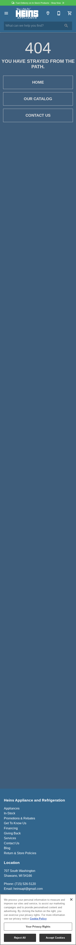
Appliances (11, 808)
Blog (7, 848)
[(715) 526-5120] (59, 13)
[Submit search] (66, 25)
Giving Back (12, 833)
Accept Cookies (55, 937)
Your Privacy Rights (38, 926)
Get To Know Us (15, 823)
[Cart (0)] (69, 13)
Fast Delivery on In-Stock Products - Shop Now (38, 3)
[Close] (71, 899)
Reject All (20, 937)
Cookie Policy (38, 918)
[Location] (48, 13)
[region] (38, 919)
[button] (6, 13)
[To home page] (27, 13)
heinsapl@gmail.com (28, 888)
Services (10, 838)
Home (38, 82)
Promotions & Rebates (19, 818)
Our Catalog (38, 99)
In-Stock (9, 813)
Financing (11, 828)
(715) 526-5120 (25, 884)
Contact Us (38, 115)
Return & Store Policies (20, 853)
